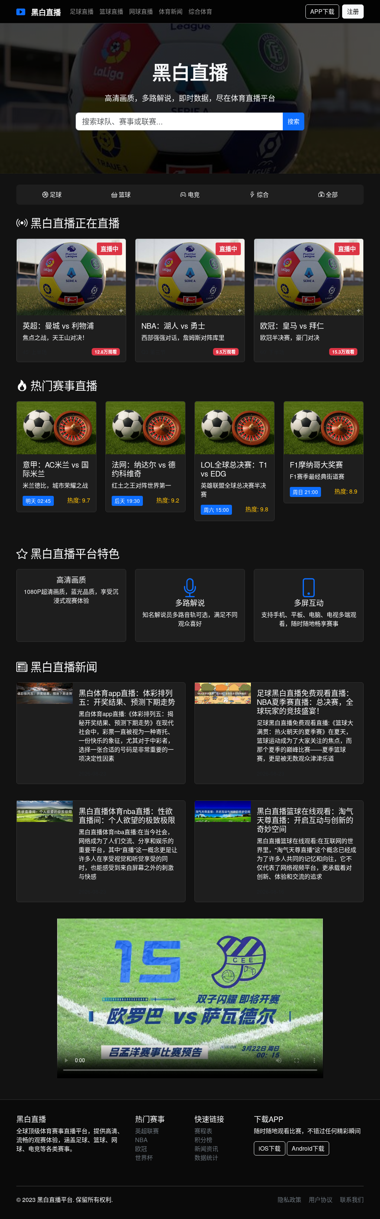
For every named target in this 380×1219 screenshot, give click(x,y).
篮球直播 (111, 11)
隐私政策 (289, 1199)
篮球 (124, 194)
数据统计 (206, 1157)
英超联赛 (147, 1131)
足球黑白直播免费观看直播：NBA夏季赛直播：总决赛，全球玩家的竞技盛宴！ (305, 701)
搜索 (293, 121)
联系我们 (352, 1199)
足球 (55, 194)
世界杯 (144, 1157)
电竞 (193, 194)
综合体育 (200, 11)
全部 (331, 194)
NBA (141, 1139)
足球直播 (82, 11)
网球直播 (141, 11)
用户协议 (320, 1199)
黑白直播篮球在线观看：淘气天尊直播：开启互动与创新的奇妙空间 (305, 820)
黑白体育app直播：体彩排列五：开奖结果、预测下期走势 (127, 697)
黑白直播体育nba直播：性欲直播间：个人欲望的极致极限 (127, 815)
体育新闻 (171, 11)
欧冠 (141, 1148)
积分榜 (203, 1139)
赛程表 (203, 1131)
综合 (262, 194)
